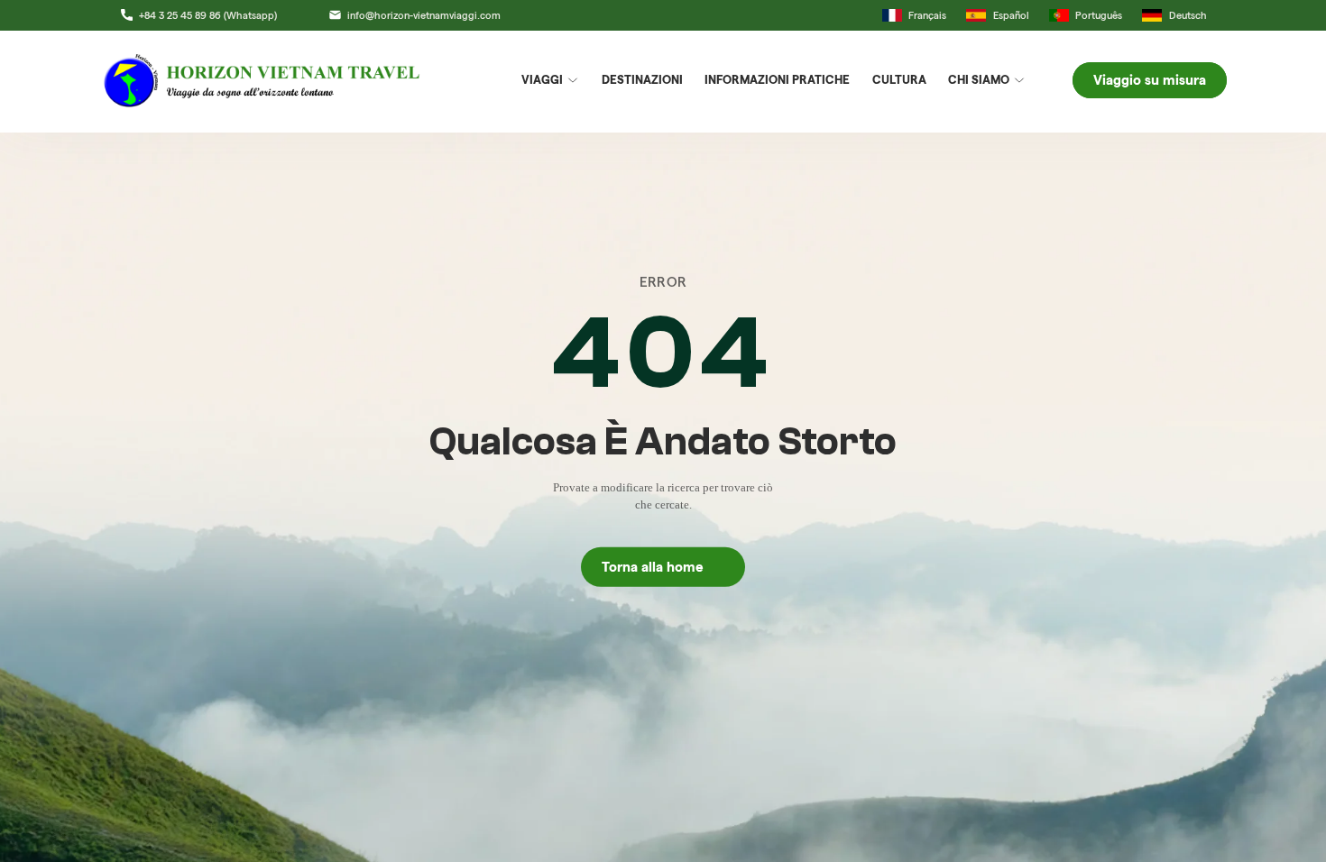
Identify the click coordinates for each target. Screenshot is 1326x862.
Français (927, 15)
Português (1098, 15)
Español (1010, 15)
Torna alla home (663, 567)
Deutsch (1187, 15)
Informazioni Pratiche (777, 79)
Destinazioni (642, 79)
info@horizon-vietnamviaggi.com (423, 15)
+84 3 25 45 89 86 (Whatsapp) (207, 15)
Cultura (899, 79)
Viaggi (542, 79)
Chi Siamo (978, 79)
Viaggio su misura (1149, 80)
